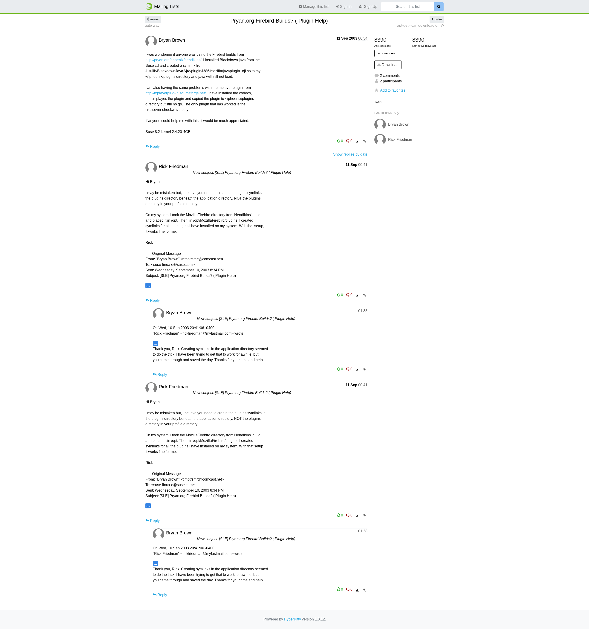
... (148, 285)
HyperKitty (292, 619)
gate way (152, 25)
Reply (154, 146)
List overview (385, 53)
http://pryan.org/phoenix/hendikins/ (173, 60)
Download (389, 65)
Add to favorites (392, 90)
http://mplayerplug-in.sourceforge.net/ (175, 93)
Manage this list (315, 7)
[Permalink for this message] (364, 142)
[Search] (439, 6)
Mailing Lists (166, 6)
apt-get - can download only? (420, 25)
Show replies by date (350, 154)
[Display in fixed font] (357, 141)
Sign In (345, 7)
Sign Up (370, 7)
